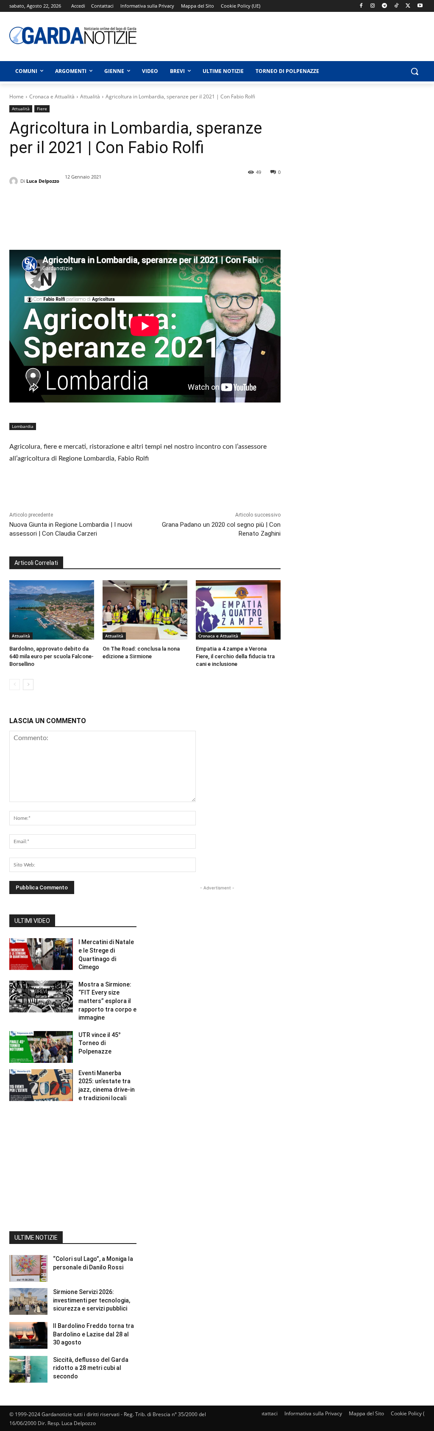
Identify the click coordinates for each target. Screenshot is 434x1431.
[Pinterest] (56, 217)
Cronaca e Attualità (52, 96)
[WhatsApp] (76, 217)
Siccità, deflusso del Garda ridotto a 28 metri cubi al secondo (90, 1368)
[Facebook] (361, 6)
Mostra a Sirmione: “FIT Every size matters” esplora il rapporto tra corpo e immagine (107, 1001)
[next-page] (28, 684)
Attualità (90, 96)
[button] (414, 71)
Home (16, 96)
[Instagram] (373, 6)
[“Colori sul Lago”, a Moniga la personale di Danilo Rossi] (28, 1268)
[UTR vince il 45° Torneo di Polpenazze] (41, 1047)
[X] (408, 6)
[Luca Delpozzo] (14, 181)
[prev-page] (14, 684)
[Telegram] (384, 6)
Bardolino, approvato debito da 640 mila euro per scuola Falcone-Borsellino (51, 656)
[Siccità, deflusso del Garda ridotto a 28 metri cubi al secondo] (28, 1369)
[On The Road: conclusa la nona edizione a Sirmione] (145, 610)
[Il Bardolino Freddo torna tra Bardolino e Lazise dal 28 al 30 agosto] (28, 1335)
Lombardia (22, 426)
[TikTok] (396, 6)
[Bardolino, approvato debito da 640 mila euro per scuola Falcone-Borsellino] (51, 610)
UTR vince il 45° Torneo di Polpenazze (99, 1043)
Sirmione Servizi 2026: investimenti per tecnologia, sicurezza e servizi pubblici (91, 1300)
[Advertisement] (264, 35)
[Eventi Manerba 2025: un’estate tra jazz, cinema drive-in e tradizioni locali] (41, 1085)
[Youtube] (420, 6)
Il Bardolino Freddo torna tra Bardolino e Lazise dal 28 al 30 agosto (93, 1334)
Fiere (42, 109)
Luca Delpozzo (42, 181)
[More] (96, 217)
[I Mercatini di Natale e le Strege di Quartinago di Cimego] (41, 954)
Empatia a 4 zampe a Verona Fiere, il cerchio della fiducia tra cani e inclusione (235, 656)
